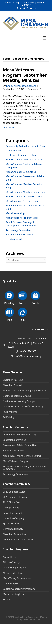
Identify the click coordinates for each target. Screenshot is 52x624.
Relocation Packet (12, 513)
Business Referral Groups (17, 395)
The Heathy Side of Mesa (19, 234)
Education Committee (14, 439)
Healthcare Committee (15, 450)
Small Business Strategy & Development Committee (25, 467)
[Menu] (44, 38)
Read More (9, 127)
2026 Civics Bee (11, 502)
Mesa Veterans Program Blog (22, 217)
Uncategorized (14, 239)
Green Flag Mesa (15, 150)
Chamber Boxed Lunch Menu (18, 539)
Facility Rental (10, 411)
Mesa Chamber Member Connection (25, 192)
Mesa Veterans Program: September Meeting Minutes (25, 75)
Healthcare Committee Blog (21, 155)
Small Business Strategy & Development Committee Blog (22, 224)
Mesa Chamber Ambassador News (24, 159)
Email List (28, 2)
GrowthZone (34, 619)
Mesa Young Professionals (17, 578)
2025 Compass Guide (14, 491)
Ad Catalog (8, 417)
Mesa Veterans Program (16, 461)
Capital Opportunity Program (19, 588)
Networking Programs (15, 567)
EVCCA (6, 599)
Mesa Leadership (15, 213)
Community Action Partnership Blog (25, 146)
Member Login (13, 2)
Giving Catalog (11, 507)
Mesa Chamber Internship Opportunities (25, 390)
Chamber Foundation (14, 534)
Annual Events (10, 557)
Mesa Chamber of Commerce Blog (24, 196)
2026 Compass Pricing (15, 497)
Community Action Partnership (19, 434)
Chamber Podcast (12, 385)
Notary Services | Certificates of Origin (24, 406)
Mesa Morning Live (13, 594)
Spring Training (11, 523)
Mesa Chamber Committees (21, 171)
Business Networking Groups (19, 401)
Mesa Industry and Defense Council (22, 455)
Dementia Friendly (13, 529)
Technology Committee (18, 230)
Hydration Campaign (14, 518)
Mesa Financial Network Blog (22, 201)
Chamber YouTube (13, 379)
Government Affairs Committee (20, 445)
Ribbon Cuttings (12, 562)
